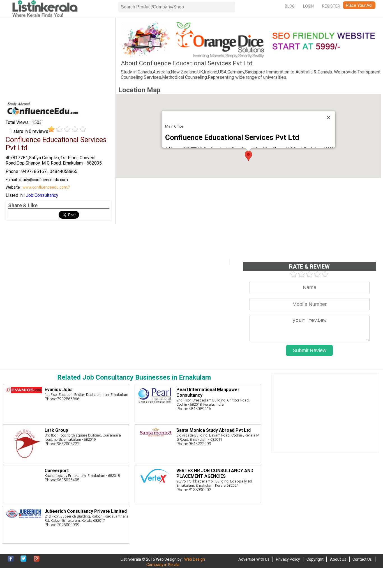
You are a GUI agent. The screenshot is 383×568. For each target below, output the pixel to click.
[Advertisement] (59, 61)
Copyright (315, 559)
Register (331, 6)
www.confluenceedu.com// (46, 187)
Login (308, 6)
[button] (248, 156)
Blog (290, 6)
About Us (338, 559)
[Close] (328, 117)
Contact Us (362, 559)
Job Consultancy (42, 195)
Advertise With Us (253, 559)
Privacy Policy (288, 559)
